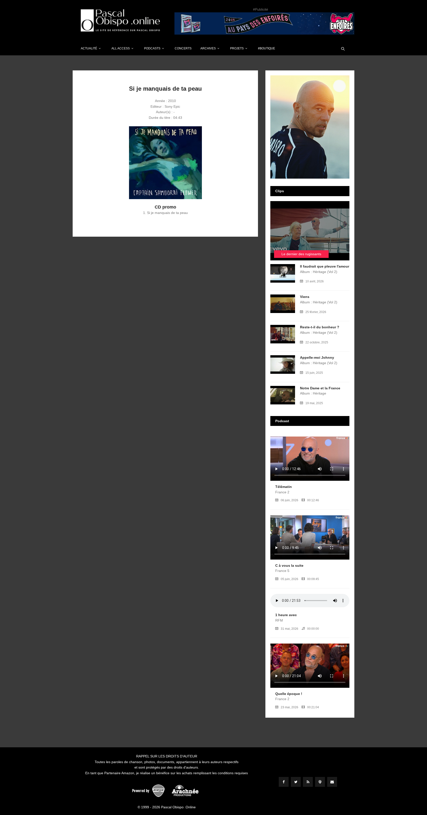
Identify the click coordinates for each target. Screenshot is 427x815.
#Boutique (266, 48)
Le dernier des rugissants (301, 254)
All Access (120, 48)
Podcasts (152, 48)
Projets (237, 48)
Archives (208, 48)
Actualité (89, 48)
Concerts (183, 48)
